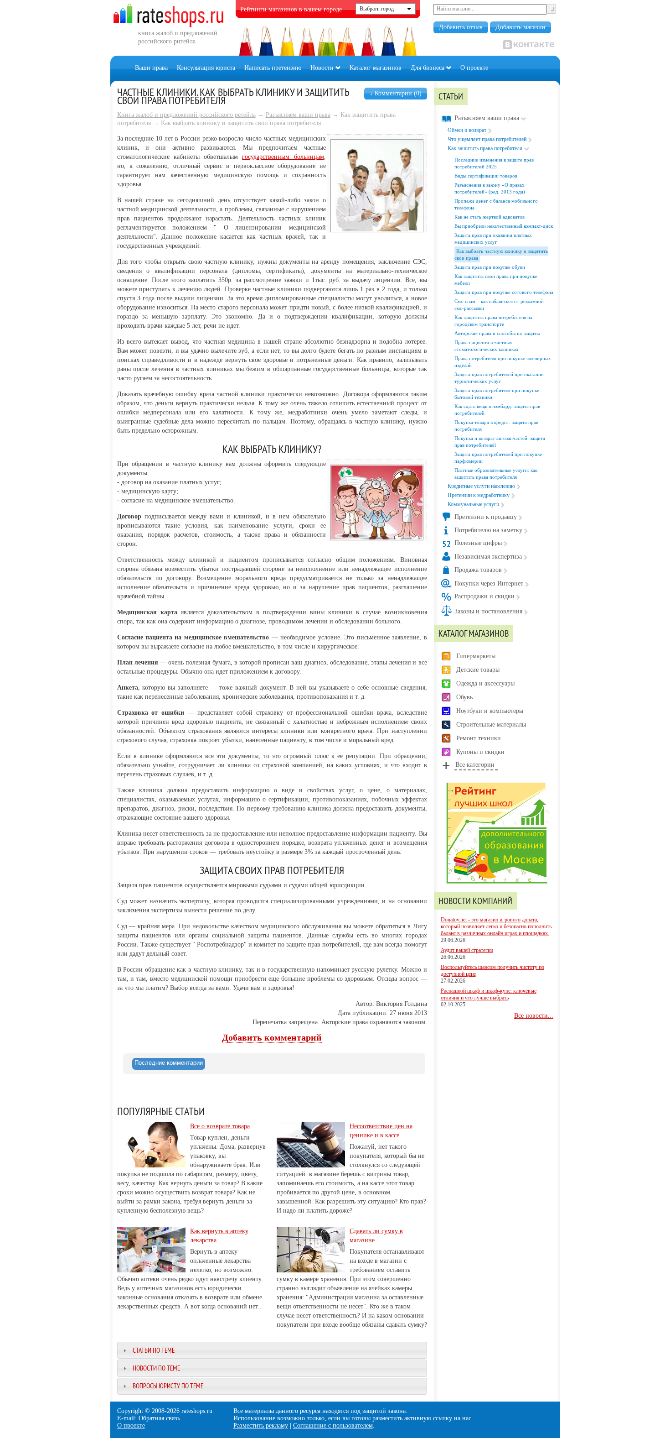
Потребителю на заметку (488, 530)
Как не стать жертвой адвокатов (489, 217)
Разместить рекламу (260, 1425)
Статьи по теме (154, 1350)
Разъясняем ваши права (298, 114)
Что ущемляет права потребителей (487, 139)
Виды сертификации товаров (485, 175)
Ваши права (151, 67)
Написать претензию (272, 67)
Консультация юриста (206, 67)
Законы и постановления (488, 611)
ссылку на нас (452, 1418)
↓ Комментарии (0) (396, 93)
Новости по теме (156, 1368)
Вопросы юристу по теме (168, 1385)
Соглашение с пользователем (333, 1425)
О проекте (474, 67)
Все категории (475, 764)
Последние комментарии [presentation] (168, 1062)
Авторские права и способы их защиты (497, 333)
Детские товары (478, 669)
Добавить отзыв (461, 27)
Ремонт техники (478, 738)
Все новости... (533, 1015)
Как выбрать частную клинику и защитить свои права (501, 254)
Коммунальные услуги (473, 504)
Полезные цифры (478, 542)
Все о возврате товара (220, 1126)
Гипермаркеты (475, 656)
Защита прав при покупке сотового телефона (503, 292)
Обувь (464, 697)
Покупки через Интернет (488, 583)
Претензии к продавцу (485, 516)
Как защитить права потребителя (485, 148)
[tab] (168, 1064)
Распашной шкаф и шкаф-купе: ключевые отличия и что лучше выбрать (488, 994)
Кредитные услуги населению (481, 486)
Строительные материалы (491, 724)
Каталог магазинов (376, 67)
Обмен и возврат (467, 130)
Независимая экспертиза (488, 556)
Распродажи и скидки (484, 596)
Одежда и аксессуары (485, 683)
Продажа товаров (478, 569)
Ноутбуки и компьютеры (489, 710)
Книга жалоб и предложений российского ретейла (186, 114)
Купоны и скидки (480, 751)
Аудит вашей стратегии (467, 950)
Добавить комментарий (272, 1037)
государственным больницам (283, 156)
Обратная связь (159, 1418)
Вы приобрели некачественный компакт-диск (503, 226)
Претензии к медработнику (479, 495)
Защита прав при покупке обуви (489, 267)
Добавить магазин (520, 27)
